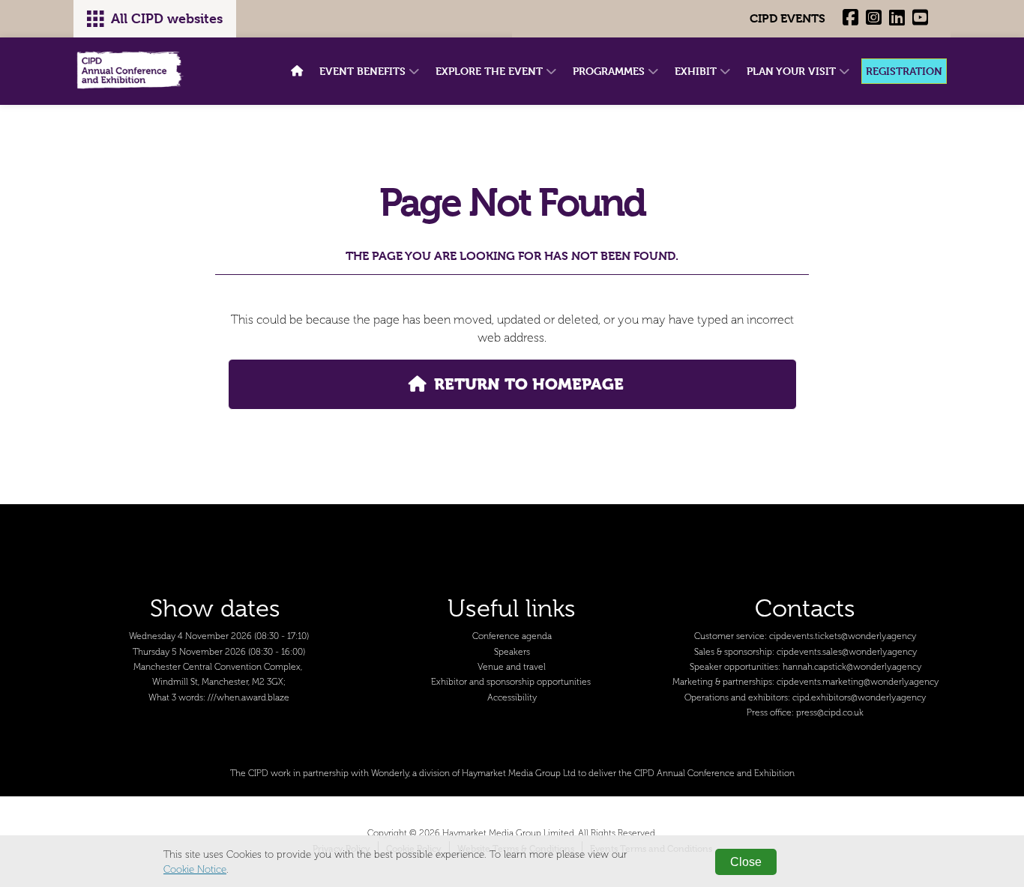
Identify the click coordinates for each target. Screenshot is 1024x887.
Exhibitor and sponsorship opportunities (511, 682)
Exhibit (697, 70)
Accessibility (512, 698)
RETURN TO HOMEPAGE (529, 384)
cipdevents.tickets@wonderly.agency (842, 636)
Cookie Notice (194, 869)
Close (746, 862)
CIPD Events (787, 18)
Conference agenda (512, 636)
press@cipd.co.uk (830, 713)
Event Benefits (364, 70)
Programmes (610, 70)
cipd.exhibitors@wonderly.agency (859, 698)
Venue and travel (512, 667)
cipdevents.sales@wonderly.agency (847, 652)
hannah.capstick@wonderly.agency (852, 667)
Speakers (512, 652)
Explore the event (491, 70)
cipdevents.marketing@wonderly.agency (858, 682)
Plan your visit (793, 70)
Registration (904, 70)
